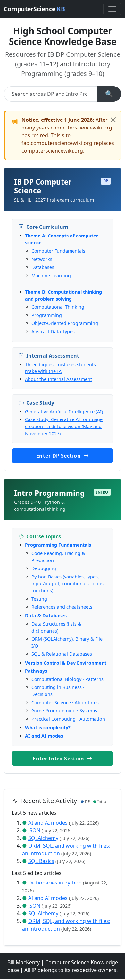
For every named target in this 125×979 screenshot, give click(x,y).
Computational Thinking (57, 307)
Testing (39, 599)
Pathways (36, 671)
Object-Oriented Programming (64, 323)
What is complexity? (48, 728)
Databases (42, 267)
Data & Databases (46, 615)
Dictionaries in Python (55, 882)
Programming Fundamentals (58, 545)
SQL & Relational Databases (61, 654)
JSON (34, 830)
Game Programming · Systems (64, 711)
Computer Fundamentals (58, 251)
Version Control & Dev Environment (65, 663)
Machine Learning (51, 275)
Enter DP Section (59, 455)
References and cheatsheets (61, 607)
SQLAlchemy (43, 838)
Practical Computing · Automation (68, 719)
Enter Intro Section (59, 758)
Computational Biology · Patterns (67, 679)
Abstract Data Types (53, 331)
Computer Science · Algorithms (65, 703)
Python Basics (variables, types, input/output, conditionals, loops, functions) (68, 583)
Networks (41, 259)
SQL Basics (41, 861)
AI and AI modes (44, 736)
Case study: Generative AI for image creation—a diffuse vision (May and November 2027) (64, 426)
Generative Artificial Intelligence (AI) (64, 412)
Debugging (43, 568)
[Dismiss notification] (113, 120)
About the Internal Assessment (58, 379)
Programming (46, 315)
